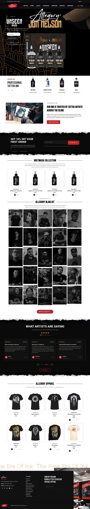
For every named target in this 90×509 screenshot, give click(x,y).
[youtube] (9, 488)
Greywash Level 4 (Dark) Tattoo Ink (74, 191)
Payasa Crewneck (55, 445)
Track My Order (29, 496)
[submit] (59, 486)
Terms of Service (29, 489)
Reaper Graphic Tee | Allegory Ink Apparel (74, 415)
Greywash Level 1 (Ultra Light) (16, 191)
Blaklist (38, 5)
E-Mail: (2, 485)
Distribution (28, 493)
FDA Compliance (29, 491)
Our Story (28, 478)
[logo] (3, 478)
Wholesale (62, 5)
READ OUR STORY (53, 122)
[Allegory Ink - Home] (12, 5)
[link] (16, 178)
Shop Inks (25, 5)
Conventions (54, 5)
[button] (8, 90)
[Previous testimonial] (38, 364)
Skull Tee (55, 414)
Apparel (32, 5)
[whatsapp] (12, 488)
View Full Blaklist (45, 311)
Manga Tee (16, 414)
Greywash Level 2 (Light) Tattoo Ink (35, 191)
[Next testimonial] (51, 364)
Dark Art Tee (35, 445)
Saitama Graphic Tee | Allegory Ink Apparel (74, 446)
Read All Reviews (44, 370)
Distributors (46, 5)
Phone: (2, 483)
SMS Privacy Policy (30, 485)
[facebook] (2, 488)
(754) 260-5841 (8, 483)
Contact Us (28, 480)
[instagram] (4, 488)
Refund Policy (29, 488)
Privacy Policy (29, 483)
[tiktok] (7, 488)
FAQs (27, 482)
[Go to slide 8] (48, 364)
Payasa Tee (16, 445)
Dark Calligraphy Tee (35, 414)
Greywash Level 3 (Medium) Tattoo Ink (55, 191)
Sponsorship (70, 5)
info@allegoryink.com (9, 485)
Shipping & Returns (30, 486)
